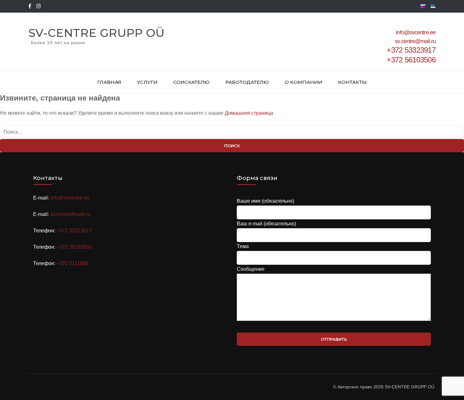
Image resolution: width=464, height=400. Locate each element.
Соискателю (191, 82)
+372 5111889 (72, 263)
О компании (303, 82)
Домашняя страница (249, 113)
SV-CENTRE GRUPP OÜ (96, 33)
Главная (109, 82)
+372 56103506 (74, 247)
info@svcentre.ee (416, 32)
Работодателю (247, 82)
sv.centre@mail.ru (415, 41)
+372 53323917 (74, 230)
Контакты (352, 82)
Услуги (147, 82)
